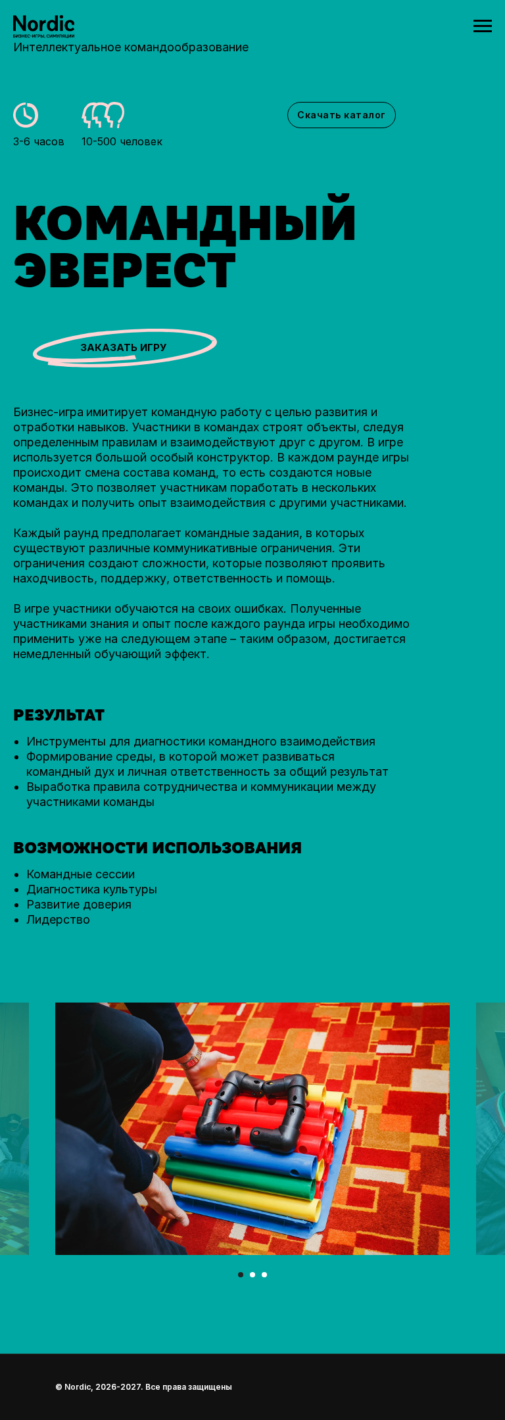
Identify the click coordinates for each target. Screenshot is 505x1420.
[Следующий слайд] (486, 1128)
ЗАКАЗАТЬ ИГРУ (123, 347)
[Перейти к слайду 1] (240, 1274)
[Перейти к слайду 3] (264, 1274)
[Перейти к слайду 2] (252, 1274)
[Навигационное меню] (482, 26)
